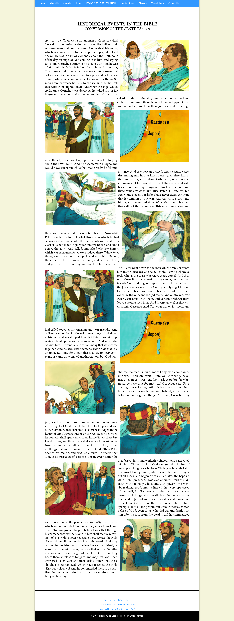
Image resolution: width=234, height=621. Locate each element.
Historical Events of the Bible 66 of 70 (117, 608)
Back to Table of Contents (117, 600)
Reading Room (127, 3)
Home (43, 3)
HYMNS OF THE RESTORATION (101, 3)
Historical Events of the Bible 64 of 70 (117, 604)
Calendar (67, 3)
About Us (54, 3)
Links (78, 3)
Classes (143, 3)
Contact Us (173, 3)
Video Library (157, 3)
